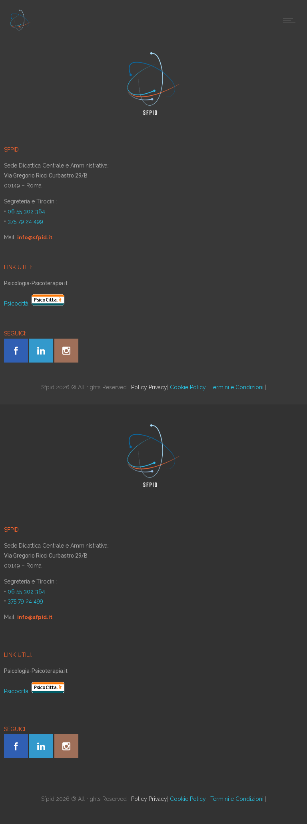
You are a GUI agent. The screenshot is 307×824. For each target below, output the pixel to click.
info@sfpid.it (34, 237)
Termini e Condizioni (236, 387)
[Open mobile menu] (291, 20)
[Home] (20, 30)
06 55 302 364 (26, 211)
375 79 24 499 (25, 221)
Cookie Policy (188, 387)
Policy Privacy (149, 387)
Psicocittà (17, 303)
